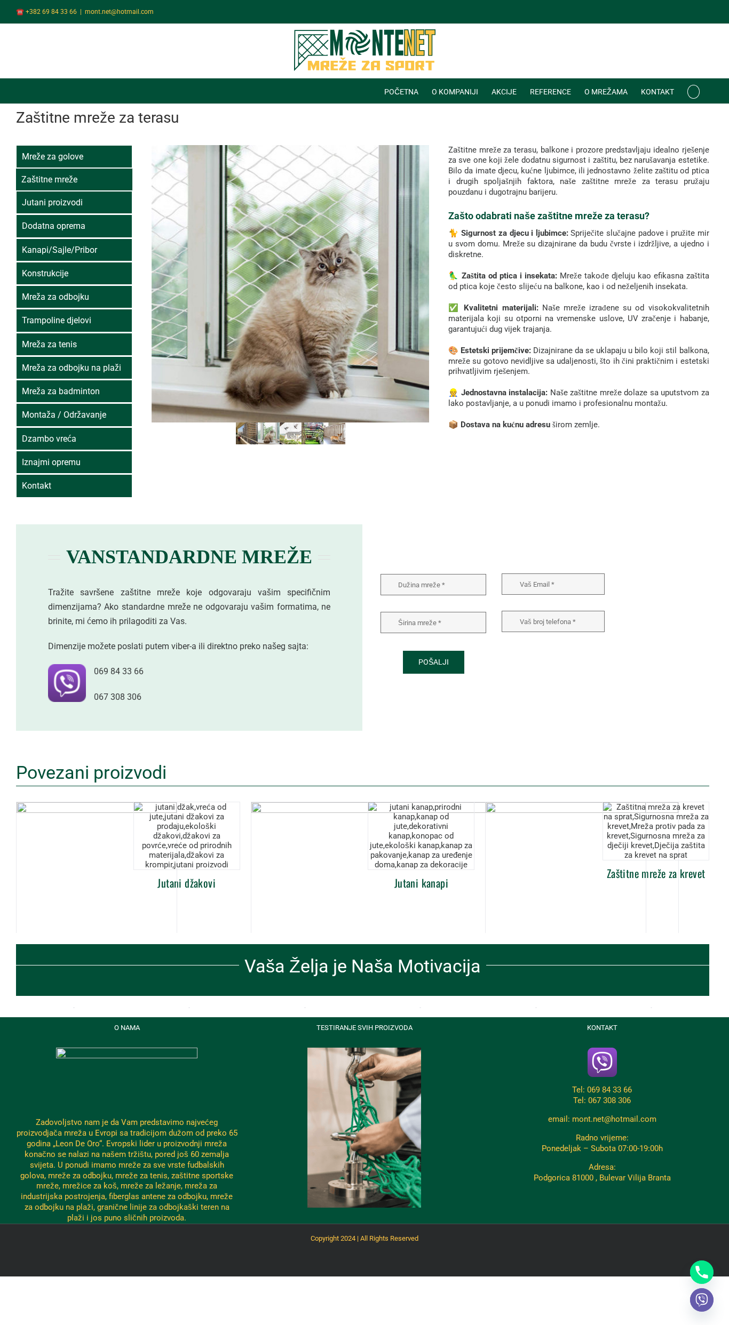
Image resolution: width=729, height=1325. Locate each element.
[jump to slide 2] (269, 433)
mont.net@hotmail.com (119, 11)
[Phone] (702, 1272)
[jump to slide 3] (291, 433)
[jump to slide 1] (247, 433)
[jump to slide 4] (312, 433)
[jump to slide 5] (334, 433)
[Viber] (702, 1300)
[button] (693, 90)
